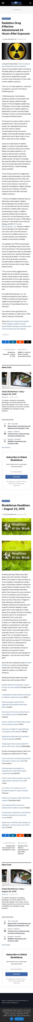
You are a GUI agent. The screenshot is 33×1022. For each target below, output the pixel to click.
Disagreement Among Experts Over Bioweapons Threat (8, 847)
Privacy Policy (20, 483)
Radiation (5, 334)
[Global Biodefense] (16, 3)
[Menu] (3, 3)
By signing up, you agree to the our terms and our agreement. (16, 483)
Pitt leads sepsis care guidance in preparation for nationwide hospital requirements (14, 770)
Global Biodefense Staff (10, 39)
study (7, 86)
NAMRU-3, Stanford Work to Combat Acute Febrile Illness (24, 354)
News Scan (6, 501)
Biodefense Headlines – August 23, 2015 (9, 354)
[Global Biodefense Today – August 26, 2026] (16, 380)
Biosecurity (6, 18)
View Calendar (6, 447)
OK (11, 1019)
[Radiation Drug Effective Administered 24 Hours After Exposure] (16, 51)
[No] (31, 1015)
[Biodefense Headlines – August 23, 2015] (16, 526)
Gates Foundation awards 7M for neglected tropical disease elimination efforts (14, 704)
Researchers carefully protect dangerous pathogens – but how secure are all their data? (16, 825)
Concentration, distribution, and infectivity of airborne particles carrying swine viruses (16, 815)
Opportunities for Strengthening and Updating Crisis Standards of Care (19, 427)
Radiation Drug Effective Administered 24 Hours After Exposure (23, 849)
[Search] (30, 3)
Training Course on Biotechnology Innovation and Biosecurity (18, 435)
